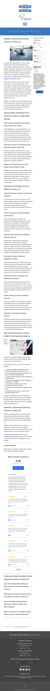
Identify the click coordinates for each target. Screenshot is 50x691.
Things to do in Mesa (20, 627)
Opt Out (36, 71)
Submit (39, 92)
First (35, 47)
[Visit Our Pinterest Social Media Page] (26, 669)
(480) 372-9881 (25, 10)
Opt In (36, 69)
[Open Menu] (25, 24)
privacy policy (38, 83)
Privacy (25, 685)
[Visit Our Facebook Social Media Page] (21, 669)
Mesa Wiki (14, 627)
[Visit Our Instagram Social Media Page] (23, 669)
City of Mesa (29, 626)
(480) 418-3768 (25, 6)
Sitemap (25, 684)
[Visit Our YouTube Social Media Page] (29, 669)
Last (41, 47)
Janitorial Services (12, 626)
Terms (25, 687)
